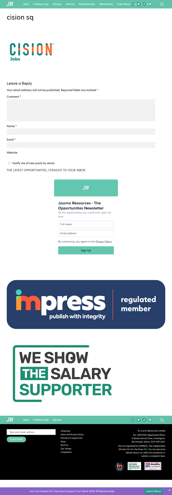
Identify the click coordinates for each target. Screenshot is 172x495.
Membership (87, 4)
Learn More (153, 491)
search (155, 4)
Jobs (26, 4)
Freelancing (41, 4)
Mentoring (106, 4)
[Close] (169, 490)
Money (57, 4)
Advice (70, 4)
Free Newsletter (127, 4)
